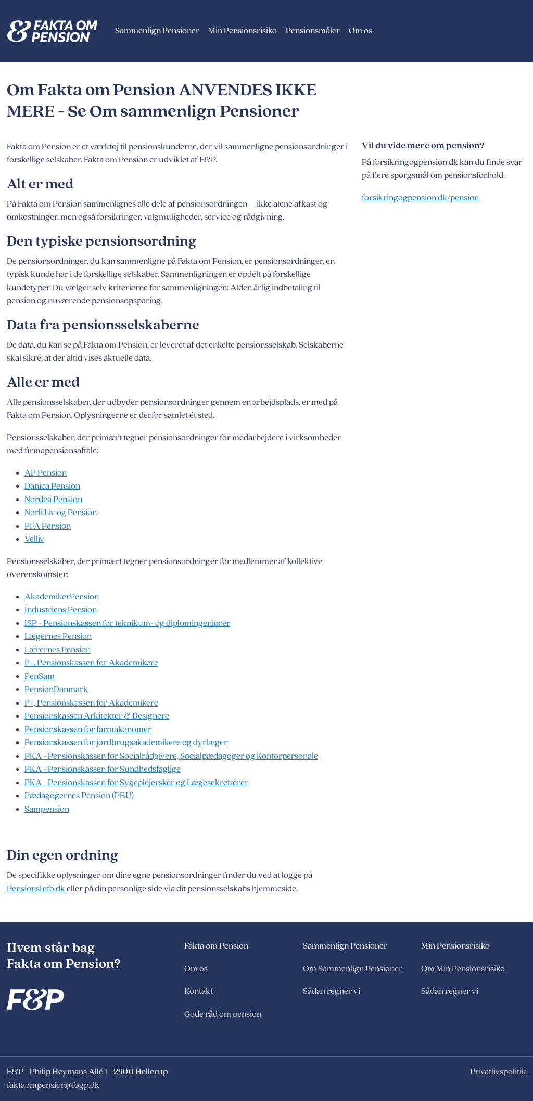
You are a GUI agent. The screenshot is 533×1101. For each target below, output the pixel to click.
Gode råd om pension (222, 1014)
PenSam (39, 676)
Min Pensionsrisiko (242, 30)
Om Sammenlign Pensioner (352, 969)
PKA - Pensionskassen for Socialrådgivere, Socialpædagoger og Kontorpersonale (171, 756)
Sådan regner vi (331, 991)
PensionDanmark (56, 689)
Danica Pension (52, 486)
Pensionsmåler (313, 30)
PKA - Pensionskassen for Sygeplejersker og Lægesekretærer (136, 782)
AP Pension (45, 473)
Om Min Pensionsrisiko (463, 969)
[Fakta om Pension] (59, 31)
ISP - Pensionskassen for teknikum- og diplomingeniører (127, 623)
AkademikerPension (61, 596)
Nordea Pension (53, 499)
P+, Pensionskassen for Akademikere (91, 663)
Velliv (34, 539)
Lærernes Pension (57, 650)
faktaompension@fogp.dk (53, 1085)
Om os (360, 30)
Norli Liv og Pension (60, 512)
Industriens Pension (60, 609)
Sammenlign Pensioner (157, 30)
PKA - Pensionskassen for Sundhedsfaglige (102, 769)
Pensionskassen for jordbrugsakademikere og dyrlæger (125, 742)
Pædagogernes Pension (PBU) (79, 795)
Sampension (46, 809)
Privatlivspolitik (498, 1072)
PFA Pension (47, 526)
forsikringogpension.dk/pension (420, 197)
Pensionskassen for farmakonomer (87, 729)
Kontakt (198, 991)
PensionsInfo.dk (36, 888)
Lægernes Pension (58, 636)
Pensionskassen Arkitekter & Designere (96, 716)
